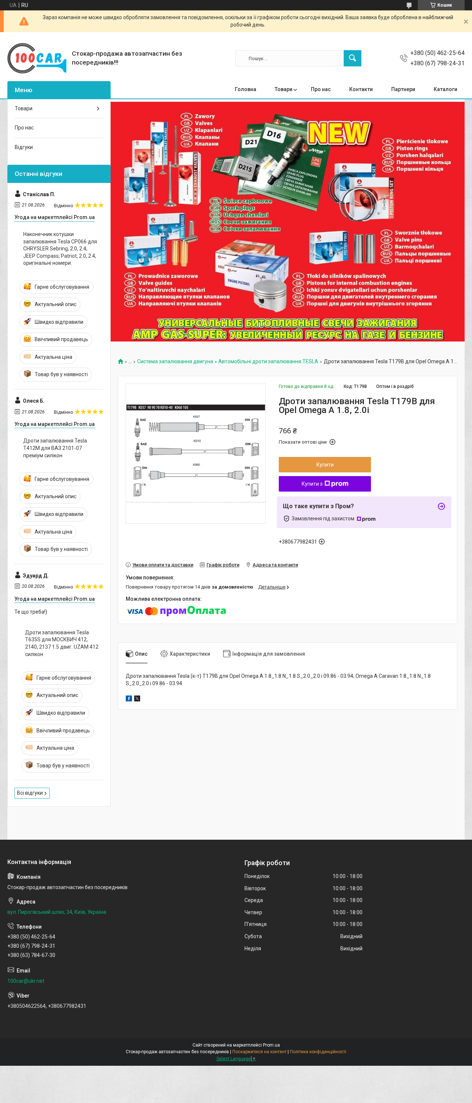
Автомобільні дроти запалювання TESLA (268, 361)
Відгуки (24, 147)
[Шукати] (352, 58)
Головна (245, 89)
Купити (325, 465)
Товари (283, 89)
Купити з (312, 484)
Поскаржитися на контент (259, 1051)
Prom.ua (271, 1045)
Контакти (361, 89)
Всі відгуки (30, 793)
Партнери (403, 89)
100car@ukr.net (25, 981)
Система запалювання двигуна (175, 361)
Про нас (321, 89)
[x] (137, 700)
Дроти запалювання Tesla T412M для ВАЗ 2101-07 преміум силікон (55, 448)
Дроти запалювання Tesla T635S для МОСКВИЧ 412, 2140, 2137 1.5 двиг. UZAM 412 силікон (61, 643)
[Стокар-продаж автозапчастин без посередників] (36, 58)
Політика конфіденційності (318, 1051)
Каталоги (445, 89)
